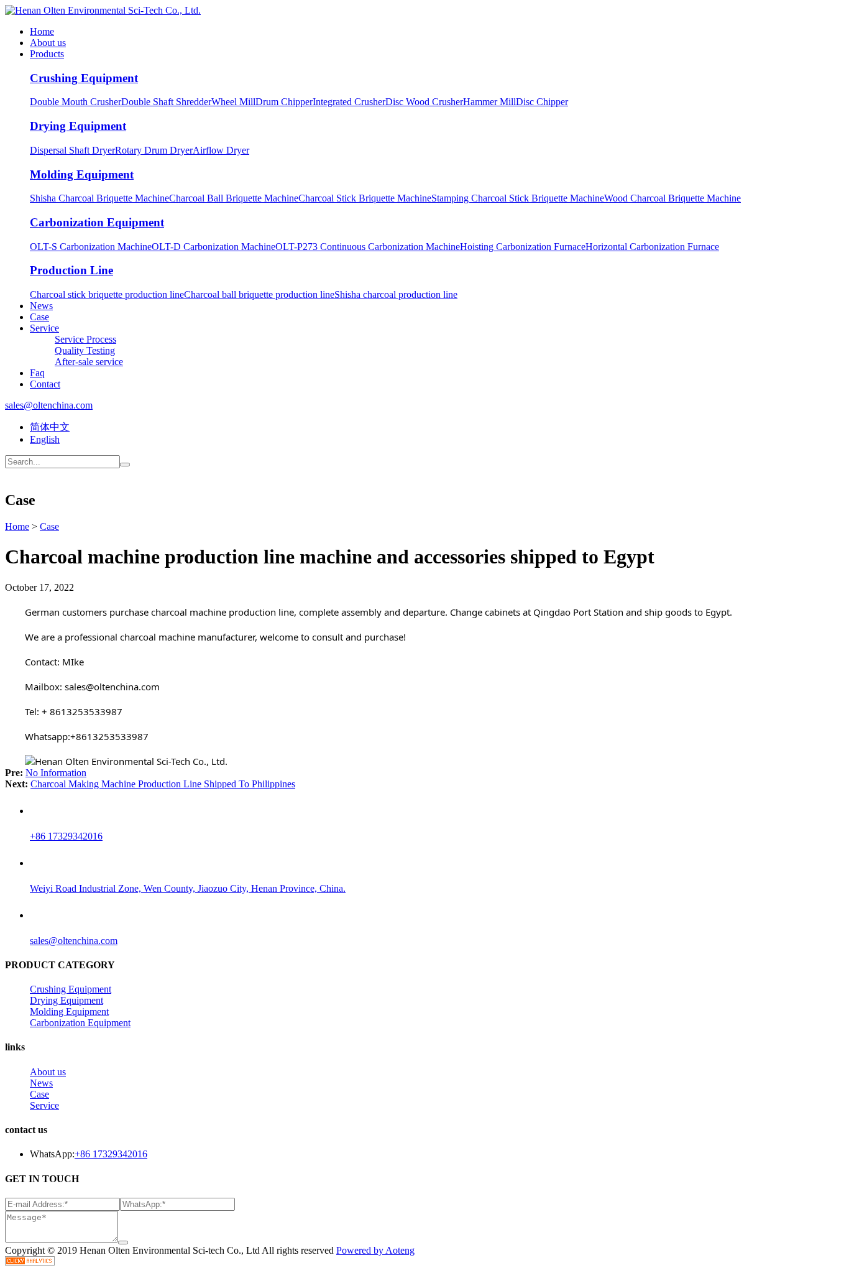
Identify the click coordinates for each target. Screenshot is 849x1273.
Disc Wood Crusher (424, 101)
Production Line (71, 270)
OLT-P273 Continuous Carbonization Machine (367, 246)
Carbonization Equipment (97, 222)
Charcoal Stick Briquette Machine (364, 198)
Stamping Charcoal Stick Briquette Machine (517, 198)
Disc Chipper (542, 101)
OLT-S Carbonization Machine (91, 246)
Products (47, 54)
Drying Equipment (78, 125)
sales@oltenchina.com (49, 405)
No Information (55, 772)
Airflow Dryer (221, 150)
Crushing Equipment (84, 78)
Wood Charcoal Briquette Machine (672, 198)
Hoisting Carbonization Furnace (522, 246)
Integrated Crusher (349, 101)
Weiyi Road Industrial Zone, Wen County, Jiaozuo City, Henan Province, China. (188, 888)
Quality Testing (85, 350)
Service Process (85, 339)
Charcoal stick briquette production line (107, 294)
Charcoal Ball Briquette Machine (233, 198)
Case (39, 317)
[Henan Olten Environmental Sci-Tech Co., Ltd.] (103, 10)
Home (42, 31)
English (45, 439)
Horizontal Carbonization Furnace (652, 246)
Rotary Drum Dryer (154, 150)
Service (44, 328)
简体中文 (50, 427)
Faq (37, 373)
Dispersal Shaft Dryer (72, 150)
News (41, 305)
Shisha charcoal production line (395, 294)
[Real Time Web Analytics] (30, 1262)
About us (48, 42)
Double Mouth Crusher (75, 101)
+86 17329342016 (66, 836)
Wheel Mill (233, 101)
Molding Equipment (82, 174)
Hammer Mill (489, 101)
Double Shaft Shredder (166, 101)
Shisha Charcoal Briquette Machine (99, 198)
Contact (45, 384)
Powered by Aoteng (375, 1250)
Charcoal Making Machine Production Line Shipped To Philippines (162, 784)
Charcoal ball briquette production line (259, 294)
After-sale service (89, 361)
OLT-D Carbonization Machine (213, 246)
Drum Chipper (284, 101)
